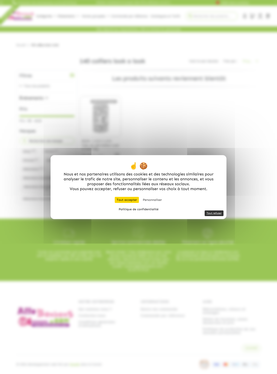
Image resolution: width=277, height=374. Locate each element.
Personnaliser (152, 200)
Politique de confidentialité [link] (138, 209)
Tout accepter (127, 200)
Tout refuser (214, 213)
